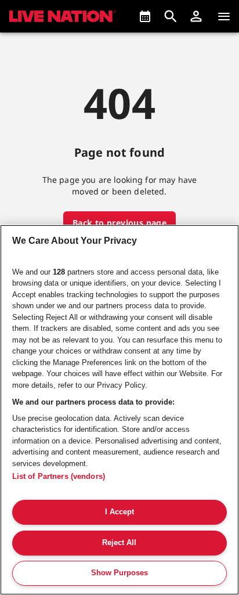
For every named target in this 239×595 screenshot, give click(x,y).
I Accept (119, 511)
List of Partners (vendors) (58, 476)
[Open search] (170, 16)
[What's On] (145, 16)
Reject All (119, 542)
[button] (196, 16)
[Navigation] (224, 16)
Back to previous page (119, 222)
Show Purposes (119, 572)
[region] (119, 410)
